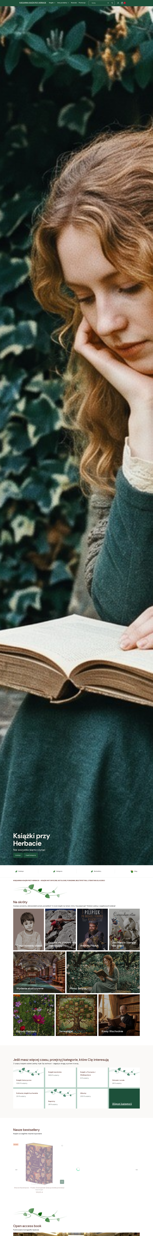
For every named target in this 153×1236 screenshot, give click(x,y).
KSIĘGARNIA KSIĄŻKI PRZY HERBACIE (32, 3)
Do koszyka (62, 1182)
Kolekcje (18, 855)
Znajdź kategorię (31, 855)
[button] (112, 3)
